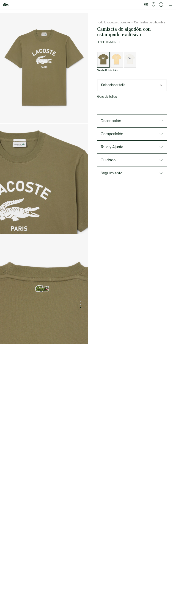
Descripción (111, 121)
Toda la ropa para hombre (113, 22)
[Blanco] (130, 59)
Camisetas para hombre (149, 22)
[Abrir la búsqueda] (161, 4)
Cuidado (108, 160)
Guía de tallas (107, 96)
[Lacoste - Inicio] (6, 5)
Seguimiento (111, 173)
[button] (153, 4)
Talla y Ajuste (112, 147)
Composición (112, 134)
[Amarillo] (117, 59)
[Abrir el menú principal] (170, 4)
